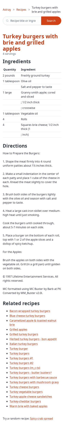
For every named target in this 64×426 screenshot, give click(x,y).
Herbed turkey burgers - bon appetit (33, 339)
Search (51, 21)
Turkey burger (19, 348)
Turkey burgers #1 (21, 358)
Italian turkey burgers (24, 344)
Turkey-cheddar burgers (25, 401)
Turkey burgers (19, 353)
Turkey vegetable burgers (26, 392)
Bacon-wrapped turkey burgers (30, 311)
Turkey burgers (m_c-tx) (25, 368)
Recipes (21, 9)
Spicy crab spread (41, 418)
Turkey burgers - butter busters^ (31, 372)
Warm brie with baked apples (28, 406)
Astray (7, 9)
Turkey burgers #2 (21, 363)
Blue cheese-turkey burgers (27, 316)
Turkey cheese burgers (24, 387)
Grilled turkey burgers (24, 334)
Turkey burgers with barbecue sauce (33, 377)
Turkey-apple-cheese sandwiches (31, 396)
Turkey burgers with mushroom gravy (34, 382)
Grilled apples (18, 329)
